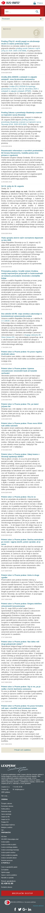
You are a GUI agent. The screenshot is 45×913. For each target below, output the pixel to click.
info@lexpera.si (19, 789)
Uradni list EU (5, 819)
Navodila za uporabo (7, 877)
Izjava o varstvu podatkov (9, 875)
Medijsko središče (6, 827)
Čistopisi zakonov (6, 803)
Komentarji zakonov (7, 806)
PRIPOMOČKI (6, 832)
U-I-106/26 (5, 321)
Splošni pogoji (5, 872)
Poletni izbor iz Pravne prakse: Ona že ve (18, 497)
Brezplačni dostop (22, 893)
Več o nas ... (5, 796)
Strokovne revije (6, 811)
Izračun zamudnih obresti (9, 858)
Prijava (40, 3)
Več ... (3, 830)
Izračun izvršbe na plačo (8, 844)
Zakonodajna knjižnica (8, 825)
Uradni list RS (5, 817)
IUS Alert (4, 836)
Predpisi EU (4, 822)
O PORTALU (5, 863)
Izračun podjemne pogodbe (9, 855)
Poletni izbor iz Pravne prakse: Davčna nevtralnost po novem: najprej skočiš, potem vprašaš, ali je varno (22, 542)
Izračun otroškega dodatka (9, 847)
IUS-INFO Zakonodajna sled (9, 839)
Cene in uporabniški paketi (9, 867)
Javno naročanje (6, 814)
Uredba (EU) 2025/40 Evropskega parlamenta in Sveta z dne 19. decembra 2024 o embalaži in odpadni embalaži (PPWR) (20, 88)
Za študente (4, 870)
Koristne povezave (7, 860)
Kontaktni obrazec (6, 887)
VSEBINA (4, 799)
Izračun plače (5, 842)
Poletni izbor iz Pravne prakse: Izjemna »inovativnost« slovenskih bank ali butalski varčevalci (19, 371)
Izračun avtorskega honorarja (10, 850)
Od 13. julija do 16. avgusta (12, 186)
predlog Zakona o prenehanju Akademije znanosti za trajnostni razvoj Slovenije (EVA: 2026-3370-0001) (21, 122)
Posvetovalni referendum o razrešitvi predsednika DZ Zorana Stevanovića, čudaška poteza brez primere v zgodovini (22, 153)
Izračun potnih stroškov (8, 852)
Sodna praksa (5, 809)
